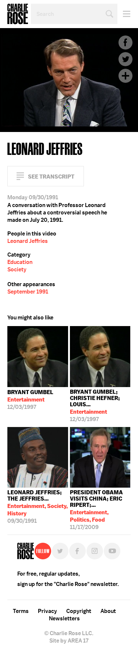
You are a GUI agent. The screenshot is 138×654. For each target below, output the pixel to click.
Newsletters (64, 618)
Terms (21, 611)
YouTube (112, 551)
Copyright (78, 611)
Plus (125, 76)
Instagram (94, 551)
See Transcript (51, 176)
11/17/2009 (96, 508)
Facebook (125, 42)
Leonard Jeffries (27, 241)
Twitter (125, 59)
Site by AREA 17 (68, 640)
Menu (123, 14)
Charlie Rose (17, 14)
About (108, 611)
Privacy (47, 611)
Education (19, 262)
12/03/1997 (30, 400)
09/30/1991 (37, 507)
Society (16, 269)
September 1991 (27, 291)
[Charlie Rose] (25, 551)
